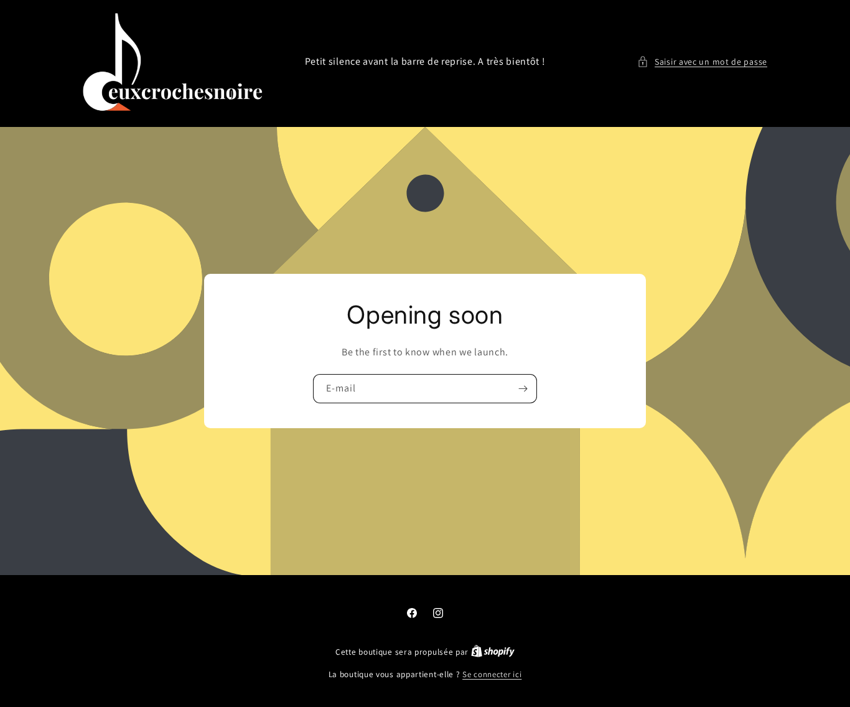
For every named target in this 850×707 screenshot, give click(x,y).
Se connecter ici (491, 674)
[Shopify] (493, 652)
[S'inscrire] (522, 388)
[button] (702, 62)
